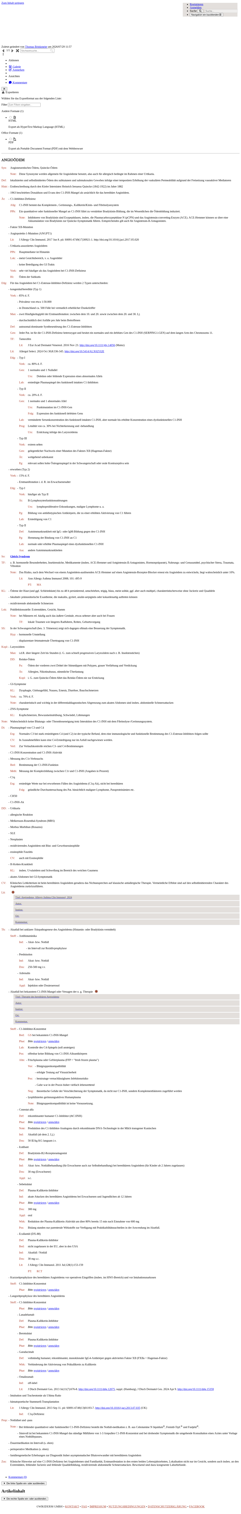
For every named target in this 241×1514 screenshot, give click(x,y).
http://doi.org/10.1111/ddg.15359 (195, 1389)
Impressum (98, 1506)
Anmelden (195, 7)
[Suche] (200, 11)
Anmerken (18, 69)
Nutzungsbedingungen (127, 1506)
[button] (3, 54)
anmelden (53, 1041)
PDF (11, 142)
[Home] (96, 25)
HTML (12, 120)
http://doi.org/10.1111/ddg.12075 (97, 1389)
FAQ (84, 1506)
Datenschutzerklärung (167, 1506)
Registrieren (196, 4)
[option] (124, 122)
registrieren (40, 1041)
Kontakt (72, 1506)
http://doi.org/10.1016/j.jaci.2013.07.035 (117, 1407)
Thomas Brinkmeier (36, 46)
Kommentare (19, 82)
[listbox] (120, 130)
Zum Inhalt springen (12, 2)
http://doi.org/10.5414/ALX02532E (84, 351)
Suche (193, 10)
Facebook (197, 1506)
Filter (4, 104)
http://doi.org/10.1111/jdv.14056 (97, 345)
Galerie (16, 66)
